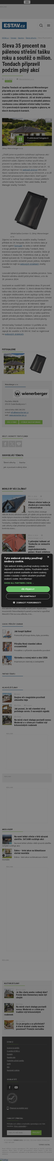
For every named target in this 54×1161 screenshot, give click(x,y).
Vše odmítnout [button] (28, 596)
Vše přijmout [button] (28, 589)
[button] (27, 583)
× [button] (48, 557)
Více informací (25, 578)
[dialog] (27, 580)
